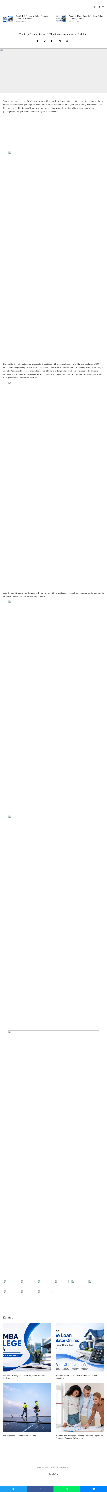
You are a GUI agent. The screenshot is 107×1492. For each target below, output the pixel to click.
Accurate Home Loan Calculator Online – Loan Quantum (86, 17)
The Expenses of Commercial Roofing (19, 1436)
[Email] (60, 41)
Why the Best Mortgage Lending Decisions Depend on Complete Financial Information (79, 1437)
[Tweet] (45, 41)
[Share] (37, 41)
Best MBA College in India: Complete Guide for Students (32, 17)
